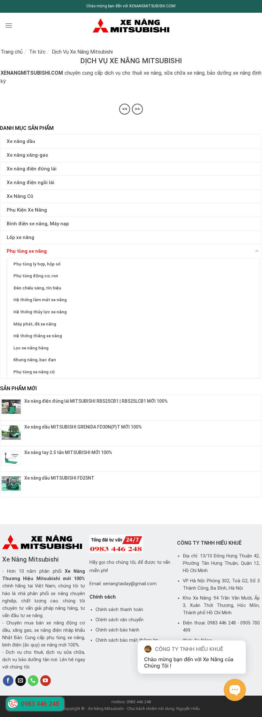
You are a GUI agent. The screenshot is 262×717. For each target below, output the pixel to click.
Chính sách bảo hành (117, 630)
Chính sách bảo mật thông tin (127, 640)
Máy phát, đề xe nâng (34, 323)
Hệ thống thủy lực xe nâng (40, 311)
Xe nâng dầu (21, 141)
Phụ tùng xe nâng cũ (34, 371)
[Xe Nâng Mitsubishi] (131, 25)
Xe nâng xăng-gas (27, 155)
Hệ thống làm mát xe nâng (40, 299)
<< (124, 109)
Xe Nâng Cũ (20, 196)
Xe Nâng (75, 571)
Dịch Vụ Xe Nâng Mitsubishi (82, 52)
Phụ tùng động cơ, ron (35, 275)
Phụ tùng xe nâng (27, 251)
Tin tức (37, 52)
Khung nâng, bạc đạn (34, 359)
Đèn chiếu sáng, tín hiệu (37, 287)
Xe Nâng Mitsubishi (30, 559)
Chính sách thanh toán (119, 609)
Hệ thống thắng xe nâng (37, 335)
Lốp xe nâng (20, 237)
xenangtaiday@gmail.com (130, 583)
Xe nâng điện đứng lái (32, 169)
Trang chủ (12, 52)
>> (137, 109)
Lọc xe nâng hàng (31, 347)
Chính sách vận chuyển (119, 620)
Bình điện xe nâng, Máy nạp (38, 224)
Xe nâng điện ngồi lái (30, 182)
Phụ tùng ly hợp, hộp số (36, 263)
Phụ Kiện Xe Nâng (27, 210)
